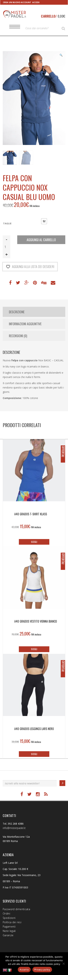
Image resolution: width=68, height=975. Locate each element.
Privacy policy (42, 969)
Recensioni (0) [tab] (18, 335)
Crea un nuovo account (17, 2)
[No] (63, 963)
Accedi (36, 2)
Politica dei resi (12, 922)
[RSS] (46, 794)
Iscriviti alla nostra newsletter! (21, 776)
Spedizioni (9, 918)
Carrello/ (53, 16)
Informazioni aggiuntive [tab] (25, 323)
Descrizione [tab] (16, 311)
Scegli (34, 542)
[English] (5, 970)
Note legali (9, 931)
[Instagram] (38, 794)
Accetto (24, 969)
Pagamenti (9, 926)
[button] (60, 55)
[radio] (44, 221)
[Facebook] (21, 794)
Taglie (7, 223)
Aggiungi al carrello (41, 239)
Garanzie (8, 935)
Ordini (6, 913)
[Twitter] (29, 794)
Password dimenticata (16, 909)
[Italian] (9, 970)
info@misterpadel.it (14, 828)
